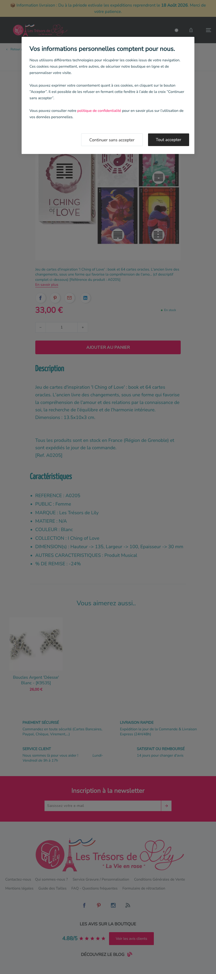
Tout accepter (168, 140)
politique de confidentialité (99, 110)
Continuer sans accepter (112, 140)
